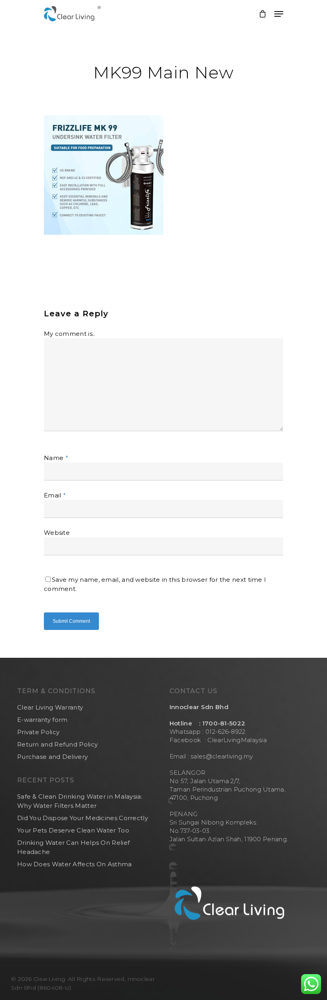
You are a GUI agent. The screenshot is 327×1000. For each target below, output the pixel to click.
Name (56, 458)
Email (55, 495)
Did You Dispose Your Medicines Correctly (82, 818)
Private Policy (38, 732)
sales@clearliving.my (221, 756)
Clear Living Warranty (50, 707)
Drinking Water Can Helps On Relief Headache (73, 847)
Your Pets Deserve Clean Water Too (73, 830)
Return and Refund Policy (57, 744)
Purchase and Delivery (52, 756)
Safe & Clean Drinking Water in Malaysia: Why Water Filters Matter (79, 801)
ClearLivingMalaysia (237, 740)
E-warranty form (42, 719)
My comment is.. (69, 333)
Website (57, 532)
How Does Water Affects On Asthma (74, 864)
